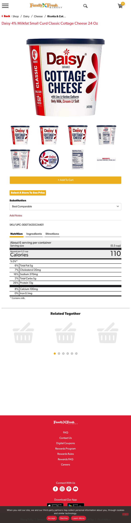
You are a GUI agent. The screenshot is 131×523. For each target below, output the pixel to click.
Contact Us (65, 438)
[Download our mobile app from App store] (55, 506)
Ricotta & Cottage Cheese (62, 16)
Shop (16, 16)
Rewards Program (65, 448)
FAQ (65, 432)
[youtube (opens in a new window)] (75, 490)
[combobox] (65, 206)
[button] (20, 135)
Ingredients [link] (34, 234)
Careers (65, 464)
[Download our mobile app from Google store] (75, 506)
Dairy (26, 16)
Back (6, 16)
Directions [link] (52, 234)
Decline (64, 518)
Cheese (38, 16)
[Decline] (125, 514)
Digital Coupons (65, 443)
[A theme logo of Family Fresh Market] (46, 5)
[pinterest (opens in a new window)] (68, 490)
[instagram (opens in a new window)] (62, 490)
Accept (51, 518)
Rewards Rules (65, 454)
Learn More (79, 518)
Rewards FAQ (65, 459)
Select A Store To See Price (28, 193)
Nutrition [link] (16, 234)
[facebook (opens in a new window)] (55, 490)
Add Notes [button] (16, 215)
